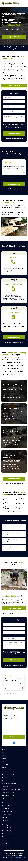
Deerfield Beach (6, 814)
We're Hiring (5, 764)
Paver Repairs (6, 778)
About (3, 761)
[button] (26, 3)
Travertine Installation (8, 792)
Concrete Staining (7, 798)
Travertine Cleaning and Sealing (11, 789)
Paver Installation (7, 780)
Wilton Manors (6, 820)
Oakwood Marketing (20, 857)
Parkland (4, 817)
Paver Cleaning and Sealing (10, 775)
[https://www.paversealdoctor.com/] (10, 3)
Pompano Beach (6, 805)
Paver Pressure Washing (9, 783)
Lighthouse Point (7, 811)
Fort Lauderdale (6, 808)
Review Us (5, 767)
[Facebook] (14, 742)
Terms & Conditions (18, 853)
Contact (4, 758)
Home (3, 753)
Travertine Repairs (7, 786)
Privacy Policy (8, 853)
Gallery (4, 755)
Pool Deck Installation (8, 795)
